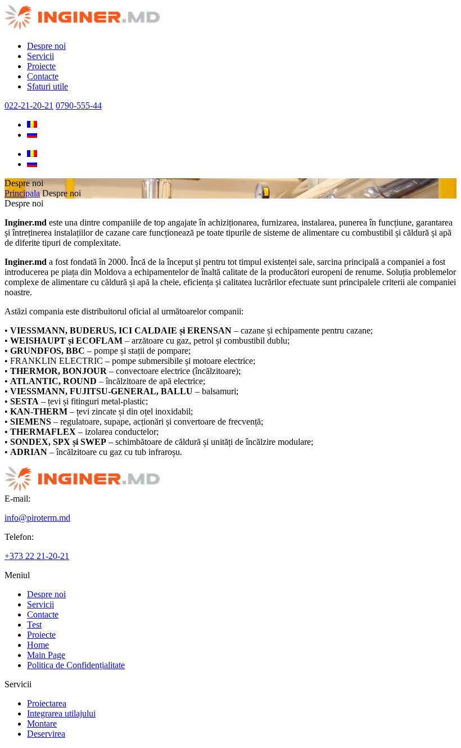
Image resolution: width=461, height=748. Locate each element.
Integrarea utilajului (61, 713)
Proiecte (41, 66)
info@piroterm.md (37, 517)
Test (34, 624)
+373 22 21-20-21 (36, 556)
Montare (42, 723)
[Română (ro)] (32, 124)
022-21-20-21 (28, 105)
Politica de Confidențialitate (76, 665)
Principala (22, 193)
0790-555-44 (79, 105)
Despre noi (46, 46)
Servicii (40, 56)
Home (38, 645)
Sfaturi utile (47, 86)
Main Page (46, 655)
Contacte (42, 76)
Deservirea (46, 733)
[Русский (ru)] (32, 134)
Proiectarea (46, 703)
